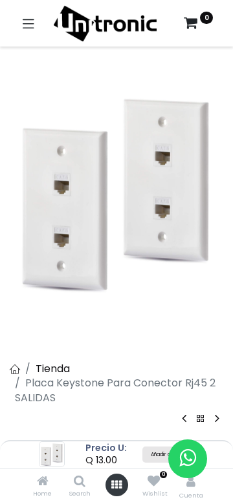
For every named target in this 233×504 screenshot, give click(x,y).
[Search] (79, 481)
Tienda (53, 368)
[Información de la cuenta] (190, 481)
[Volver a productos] (200, 419)
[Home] (43, 481)
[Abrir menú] (116, 484)
